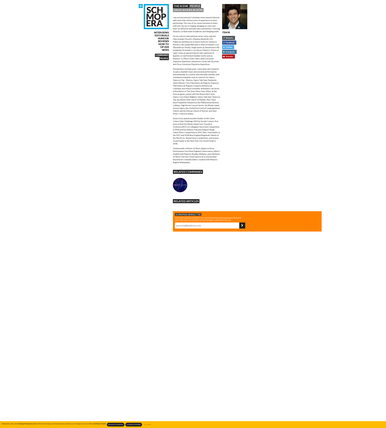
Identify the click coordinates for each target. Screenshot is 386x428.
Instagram (230, 52)
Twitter (229, 47)
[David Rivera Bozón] (234, 16)
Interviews (161, 32)
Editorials (162, 35)
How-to (163, 44)
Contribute (134, 424)
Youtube (229, 56)
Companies (162, 55)
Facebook (230, 42)
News (165, 50)
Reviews (163, 41)
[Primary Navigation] (141, 6)
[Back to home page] (156, 16)
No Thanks (147, 424)
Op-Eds (164, 47)
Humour (163, 38)
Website (229, 38)
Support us (115, 424)
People (164, 58)
